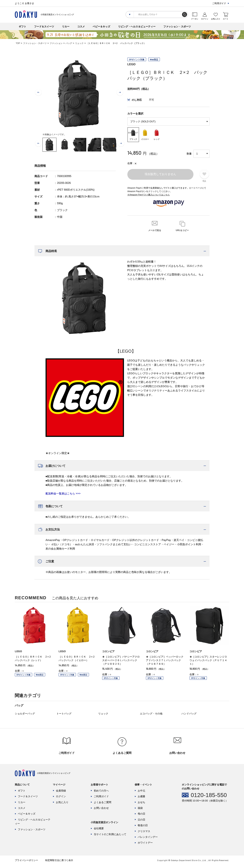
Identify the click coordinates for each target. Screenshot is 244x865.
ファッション (56, 43)
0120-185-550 (209, 795)
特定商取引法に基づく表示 (59, 860)
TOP (18, 43)
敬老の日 (143, 825)
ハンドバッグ (188, 713)
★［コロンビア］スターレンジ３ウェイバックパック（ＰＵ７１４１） (208, 660)
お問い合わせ (101, 808)
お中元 (141, 790)
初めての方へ (101, 790)
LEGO (131, 64)
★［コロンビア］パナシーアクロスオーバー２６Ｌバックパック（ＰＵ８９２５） (121, 660)
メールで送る (154, 230)
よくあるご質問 (102, 802)
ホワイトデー (145, 842)
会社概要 (99, 828)
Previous (38, 92)
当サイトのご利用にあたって (110, 834)
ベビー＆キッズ (101, 26)
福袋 (140, 808)
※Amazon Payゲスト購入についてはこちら (148, 194)
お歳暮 (141, 796)
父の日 (141, 819)
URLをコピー (182, 230)
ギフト (22, 26)
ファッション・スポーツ (177, 26)
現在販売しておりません (160, 174)
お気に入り (62, 802)
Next (119, 92)
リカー (65, 26)
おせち (141, 802)
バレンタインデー (148, 836)
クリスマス (144, 831)
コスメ (81, 26)
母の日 (141, 813)
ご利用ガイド (219, 3)
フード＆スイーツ (44, 26)
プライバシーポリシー (26, 860)
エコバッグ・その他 (151, 713)
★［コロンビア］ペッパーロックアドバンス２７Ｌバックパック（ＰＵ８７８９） (164, 660)
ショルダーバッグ (25, 713)
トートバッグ (63, 713)
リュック (79, 43)
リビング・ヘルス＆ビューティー (137, 26)
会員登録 (61, 790)
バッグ (69, 43)
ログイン (61, 796)
